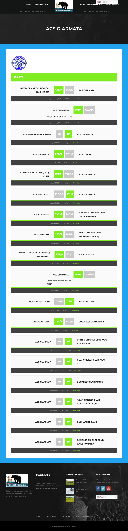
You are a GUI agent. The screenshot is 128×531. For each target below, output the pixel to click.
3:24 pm (66, 330)
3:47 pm (67, 203)
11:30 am (68, 99)
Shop (76, 516)
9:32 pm (68, 370)
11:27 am (66, 263)
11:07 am (66, 310)
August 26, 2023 (55, 183)
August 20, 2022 (55, 390)
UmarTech (87, 516)
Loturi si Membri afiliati (91, 4)
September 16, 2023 (55, 123)
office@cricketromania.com (48, 488)
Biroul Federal (113, 4)
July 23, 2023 (55, 223)
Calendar (66, 516)
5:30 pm (67, 143)
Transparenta (41, 4)
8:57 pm (67, 390)
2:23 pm (68, 350)
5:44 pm (66, 290)
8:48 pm (67, 450)
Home (28, 4)
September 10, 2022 (55, 370)
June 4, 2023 (55, 290)
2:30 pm (66, 223)
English (103, 497)
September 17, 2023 (55, 99)
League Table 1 (51, 516)
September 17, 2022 (55, 350)
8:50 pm (67, 430)
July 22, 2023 (55, 243)
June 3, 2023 (55, 330)
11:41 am (67, 163)
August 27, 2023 (55, 143)
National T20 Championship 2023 (35, 11)
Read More (78, 99)
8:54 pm (67, 410)
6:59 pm (67, 183)
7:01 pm (66, 243)
